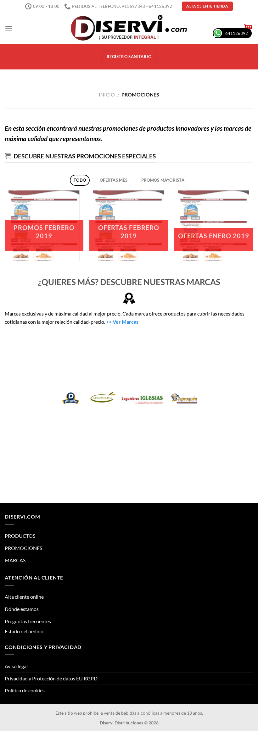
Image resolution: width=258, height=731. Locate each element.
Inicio (107, 94)
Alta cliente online (24, 597)
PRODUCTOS (20, 536)
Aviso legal (16, 666)
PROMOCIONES (23, 548)
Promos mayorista (162, 180)
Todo (80, 180)
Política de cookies (25, 690)
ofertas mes (113, 180)
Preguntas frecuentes (28, 621)
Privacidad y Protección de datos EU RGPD (51, 678)
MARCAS (15, 560)
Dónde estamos (22, 609)
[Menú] (8, 28)
